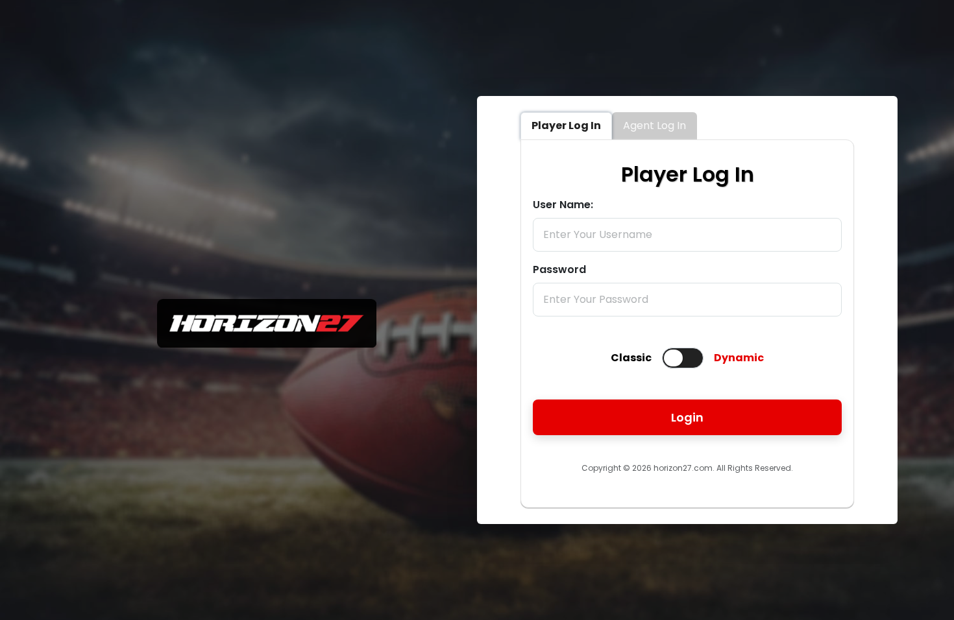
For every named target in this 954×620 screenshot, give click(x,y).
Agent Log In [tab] (654, 125)
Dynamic (739, 357)
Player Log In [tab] (566, 125)
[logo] (266, 344)
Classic (631, 357)
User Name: (563, 204)
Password (559, 269)
